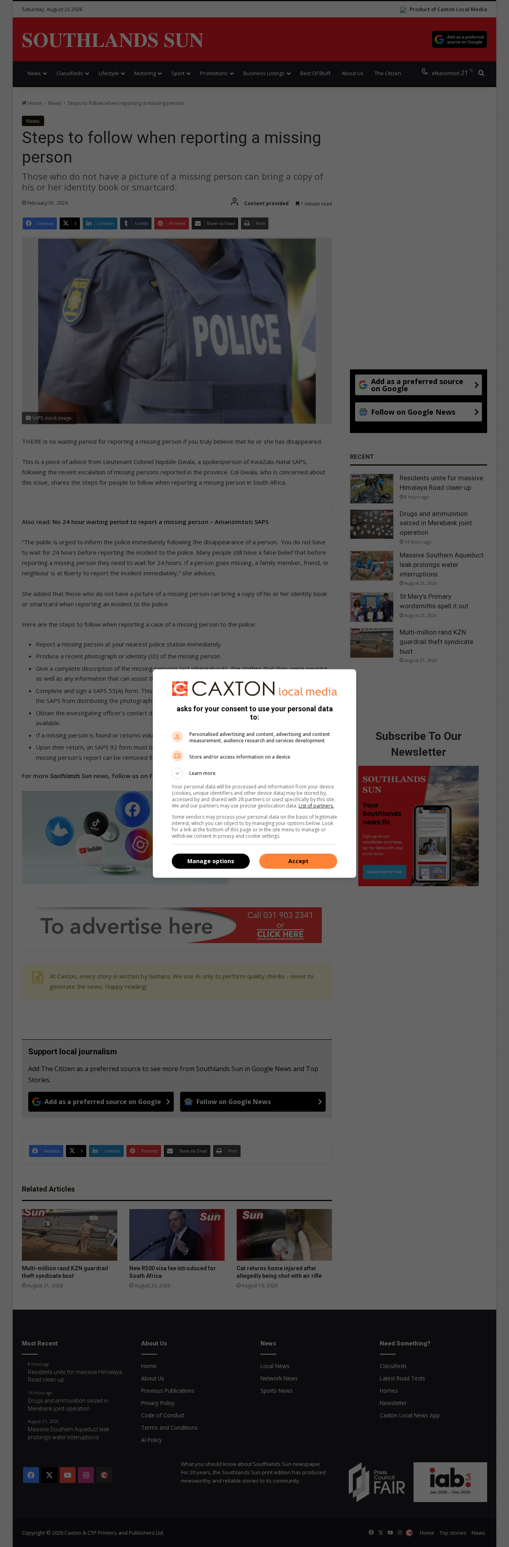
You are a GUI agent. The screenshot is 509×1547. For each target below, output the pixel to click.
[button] (254, 773)
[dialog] (254, 773)
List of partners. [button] (316, 805)
